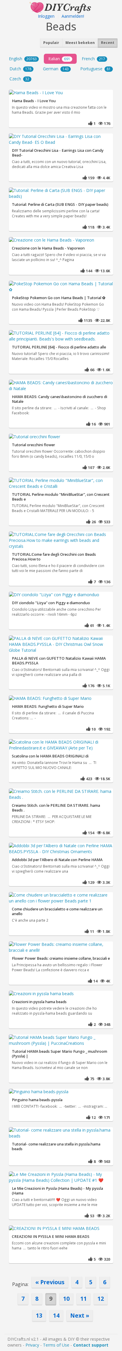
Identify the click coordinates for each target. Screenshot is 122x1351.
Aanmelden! (73, 16)
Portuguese (95, 68)
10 (66, 1299)
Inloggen (46, 16)
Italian (59, 58)
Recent (107, 42)
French (93, 58)
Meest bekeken (80, 42)
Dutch (20, 68)
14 (56, 1315)
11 (83, 1299)
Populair (51, 42)
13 (39, 1315)
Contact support (90, 1345)
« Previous (50, 1282)
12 (100, 1299)
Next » (79, 1315)
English (23, 58)
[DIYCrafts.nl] (61, 7)
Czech (19, 79)
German (56, 68)
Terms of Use (56, 1345)
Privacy (32, 1345)
